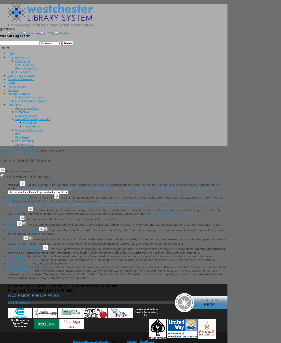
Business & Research (21, 79)
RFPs (18, 133)
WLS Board (22, 137)
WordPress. (147, 341)
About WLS (14, 104)
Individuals (30, 123)
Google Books (16, 267)
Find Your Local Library (29, 97)
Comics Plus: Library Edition (25, 249)
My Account (22, 61)
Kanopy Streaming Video (23, 230)
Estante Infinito (18, 197)
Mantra (132, 341)
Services (13, 90)
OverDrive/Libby (18, 210)
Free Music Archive (20, 270)
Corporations (31, 126)
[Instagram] (32, 33)
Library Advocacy (26, 115)
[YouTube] (48, 33)
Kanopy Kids (16, 239)
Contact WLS (23, 112)
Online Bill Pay (24, 64)
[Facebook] (15, 33)
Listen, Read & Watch (21, 75)
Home (11, 54)
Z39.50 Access (24, 144)
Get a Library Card (27, 68)
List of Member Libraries (31, 101)
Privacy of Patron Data (29, 130)
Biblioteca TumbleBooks (23, 260)
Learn (11, 83)
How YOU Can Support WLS (32, 119)
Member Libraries (19, 94)
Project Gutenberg (19, 263)
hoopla (12, 224)
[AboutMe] (62, 33)
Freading (14, 219)
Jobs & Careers (17, 86)
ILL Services (22, 72)
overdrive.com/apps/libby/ (168, 214)
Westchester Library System (18, 151)
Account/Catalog (18, 57)
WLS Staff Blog (24, 141)
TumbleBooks (16, 256)
